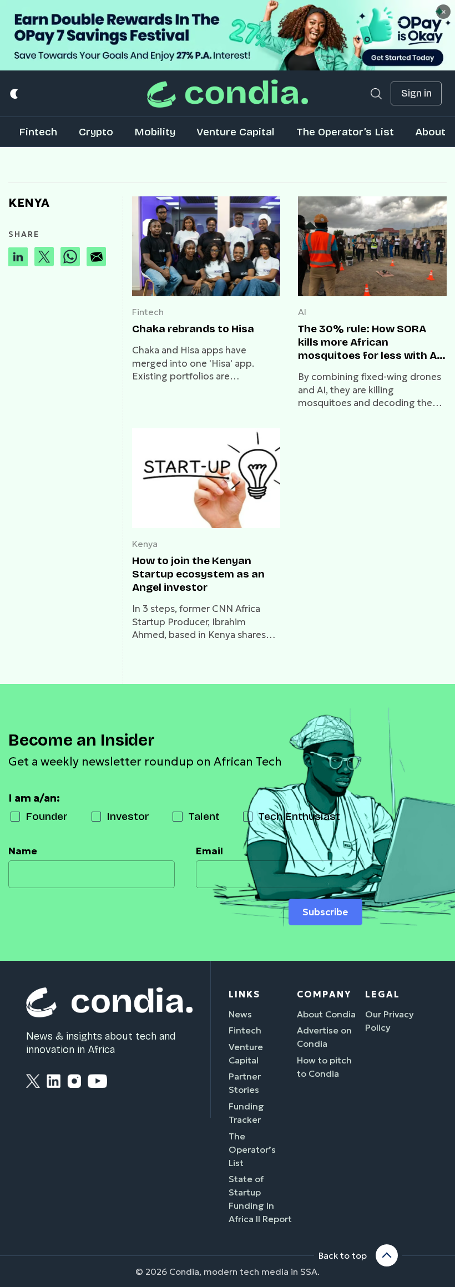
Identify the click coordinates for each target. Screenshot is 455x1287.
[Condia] (227, 93)
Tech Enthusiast (299, 816)
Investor (128, 816)
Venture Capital (235, 131)
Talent (204, 816)
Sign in (416, 93)
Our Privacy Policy (389, 1021)
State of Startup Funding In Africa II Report (260, 1198)
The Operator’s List (345, 131)
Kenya (145, 543)
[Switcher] (14, 93)
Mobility (154, 131)
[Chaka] (206, 246)
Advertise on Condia (324, 1037)
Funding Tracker (246, 1113)
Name (22, 851)
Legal (382, 994)
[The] (372, 246)
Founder (47, 816)
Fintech (38, 131)
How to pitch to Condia (324, 1067)
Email (209, 851)
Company (324, 994)
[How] (206, 478)
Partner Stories (245, 1083)
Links (244, 994)
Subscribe (325, 912)
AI (302, 311)
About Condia (326, 1014)
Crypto (96, 131)
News (240, 1014)
